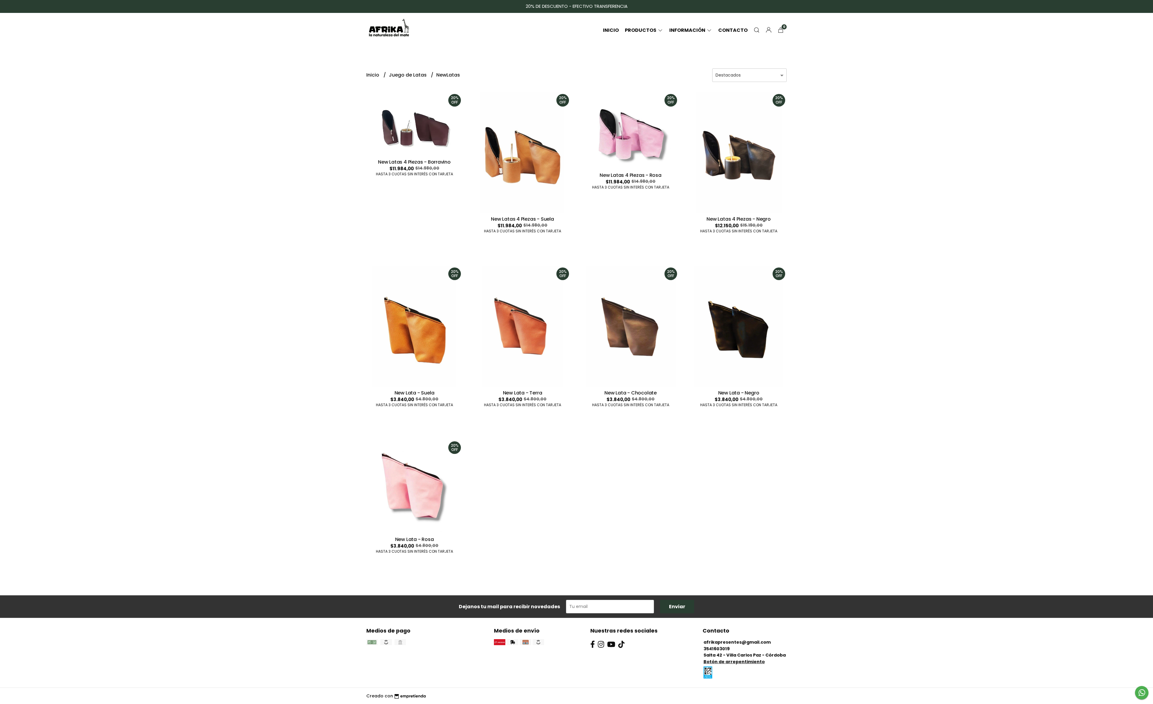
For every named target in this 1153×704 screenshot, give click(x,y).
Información (687, 30)
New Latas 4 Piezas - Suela (522, 219)
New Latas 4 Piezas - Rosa (630, 175)
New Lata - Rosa (414, 539)
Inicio (611, 30)
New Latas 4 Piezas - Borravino (414, 162)
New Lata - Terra (522, 392)
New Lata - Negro (738, 392)
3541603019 (717, 649)
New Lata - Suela (414, 392)
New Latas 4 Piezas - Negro (739, 219)
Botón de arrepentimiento (734, 662)
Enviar (677, 606)
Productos (641, 30)
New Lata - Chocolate (630, 392)
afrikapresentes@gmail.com (737, 642)
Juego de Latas (408, 74)
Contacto (733, 30)
